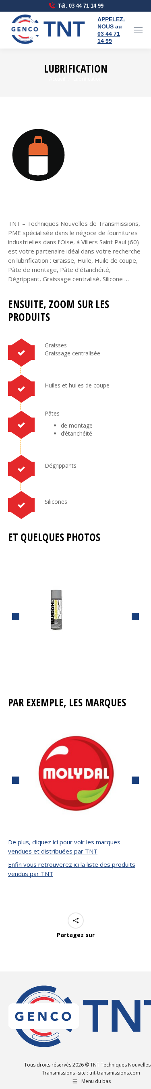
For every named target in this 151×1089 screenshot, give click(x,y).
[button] (15, 616)
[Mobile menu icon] (138, 30)
